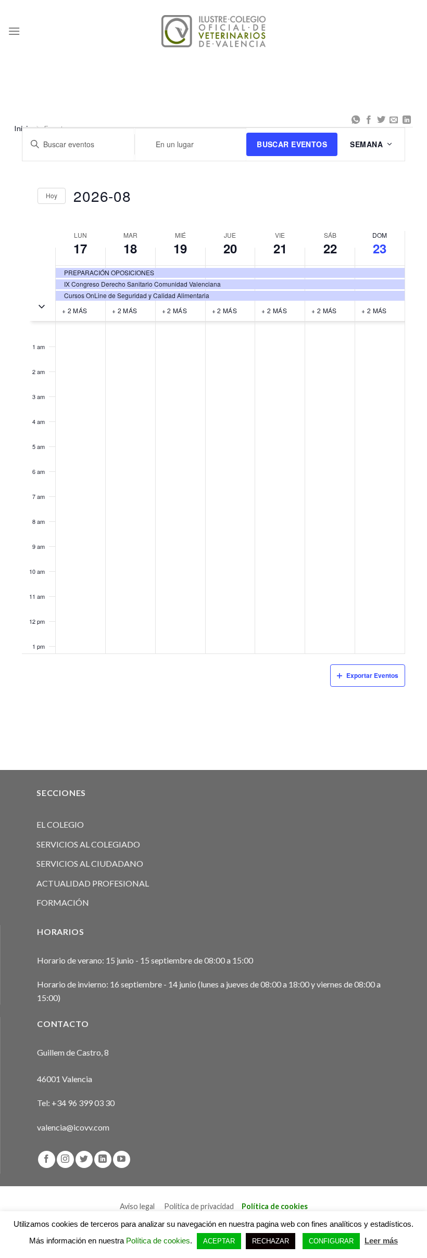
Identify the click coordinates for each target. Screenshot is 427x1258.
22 (330, 248)
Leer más (381, 1240)
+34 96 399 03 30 (83, 1103)
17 (80, 248)
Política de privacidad (199, 1206)
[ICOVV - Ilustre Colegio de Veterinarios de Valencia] (213, 31)
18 (130, 248)
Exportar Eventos (372, 675)
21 (280, 248)
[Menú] (14, 31)
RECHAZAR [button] (270, 1241)
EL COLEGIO (60, 824)
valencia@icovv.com (73, 1127)
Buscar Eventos (292, 144)
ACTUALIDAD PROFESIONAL (92, 883)
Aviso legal (137, 1206)
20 (230, 248)
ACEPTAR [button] (219, 1241)
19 (180, 248)
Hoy (51, 195)
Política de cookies (275, 1206)
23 (379, 248)
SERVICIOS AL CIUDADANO (89, 863)
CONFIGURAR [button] (331, 1241)
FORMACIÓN (62, 902)
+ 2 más (74, 310)
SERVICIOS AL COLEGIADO (88, 844)
